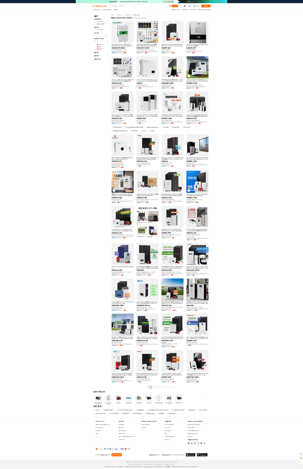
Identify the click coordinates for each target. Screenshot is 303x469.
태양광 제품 (128, 15)
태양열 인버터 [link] (136, 15)
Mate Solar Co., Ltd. (166, 308)
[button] (170, 6)
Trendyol (168, 461)
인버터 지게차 (176, 127)
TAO (164, 461)
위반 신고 (167, 439)
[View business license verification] (165, 466)
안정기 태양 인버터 (118, 127)
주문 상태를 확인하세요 (193, 430)
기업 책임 (97, 430)
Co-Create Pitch (99, 427)
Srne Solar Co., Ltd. (141, 121)
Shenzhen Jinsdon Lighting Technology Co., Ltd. (148, 51)
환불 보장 (121, 427)
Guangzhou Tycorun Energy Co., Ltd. (120, 86)
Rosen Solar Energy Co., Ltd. (118, 165)
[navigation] (101, 201)
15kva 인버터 (166, 127)
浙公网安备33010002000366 (177, 466)
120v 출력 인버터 (140, 410)
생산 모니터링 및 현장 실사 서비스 (127, 436)
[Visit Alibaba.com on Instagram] (198, 443)
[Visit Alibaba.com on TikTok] (204, 443)
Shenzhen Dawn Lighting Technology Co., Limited (148, 344)
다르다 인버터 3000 (138, 413)
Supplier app (152, 454)
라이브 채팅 (167, 427)
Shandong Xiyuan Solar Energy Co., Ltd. (195, 86)
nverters (144, 130)
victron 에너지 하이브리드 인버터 (125, 410)
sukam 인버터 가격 (114, 413)
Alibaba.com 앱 (166, 454)
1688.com (135, 461)
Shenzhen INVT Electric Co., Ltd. (194, 51)
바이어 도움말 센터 (169, 424)
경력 (96, 433)
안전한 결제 (121, 424)
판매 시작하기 (191, 427)
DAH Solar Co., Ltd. (116, 273)
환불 (166, 433)
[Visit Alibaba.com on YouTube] (201, 443)
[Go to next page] (172, 387)
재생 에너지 (120, 15)
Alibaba (112, 15)
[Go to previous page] (147, 387)
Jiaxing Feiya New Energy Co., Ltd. (145, 273)
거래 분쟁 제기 (168, 430)
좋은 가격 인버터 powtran (153, 127)
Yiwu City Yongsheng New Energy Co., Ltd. (122, 201)
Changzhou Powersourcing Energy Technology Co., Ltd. (172, 273)
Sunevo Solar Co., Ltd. (191, 201)
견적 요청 (144, 427)
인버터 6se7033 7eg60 (101, 413)
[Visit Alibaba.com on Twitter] (195, 443)
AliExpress (129, 461)
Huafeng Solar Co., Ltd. (167, 345)
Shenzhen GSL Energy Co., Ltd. (119, 51)
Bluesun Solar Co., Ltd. (166, 51)
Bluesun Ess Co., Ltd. (166, 236)
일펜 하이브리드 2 (173, 413)
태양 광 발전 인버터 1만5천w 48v (120, 130)
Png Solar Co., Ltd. (165, 164)
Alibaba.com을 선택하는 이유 (102, 424)
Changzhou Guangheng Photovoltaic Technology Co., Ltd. (172, 121)
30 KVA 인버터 (187, 127)
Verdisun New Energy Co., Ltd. (144, 164)
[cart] (190, 6)
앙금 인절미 (161, 413)
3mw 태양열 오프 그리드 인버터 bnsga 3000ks (158, 410)
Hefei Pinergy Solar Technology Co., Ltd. (121, 380)
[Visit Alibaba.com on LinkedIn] (192, 443)
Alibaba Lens (104, 454)
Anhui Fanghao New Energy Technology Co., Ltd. (197, 238)
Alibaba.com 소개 (99, 421)
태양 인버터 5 (135, 130)
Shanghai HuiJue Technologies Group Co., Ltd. (123, 344)
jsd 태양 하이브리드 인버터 (178, 410)
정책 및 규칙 (122, 439)
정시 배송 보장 (122, 430)
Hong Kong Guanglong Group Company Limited (172, 201)
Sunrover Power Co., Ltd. (143, 201)
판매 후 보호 (122, 433)
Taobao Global (158, 461)
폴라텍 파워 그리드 (151, 413)
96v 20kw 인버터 (203, 410)
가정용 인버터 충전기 (108, 410)
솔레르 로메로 (126, 413)
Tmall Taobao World (144, 461)
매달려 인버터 (192, 410)
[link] (301, 454)
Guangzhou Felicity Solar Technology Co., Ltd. (197, 121)
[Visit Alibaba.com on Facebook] (189, 443)
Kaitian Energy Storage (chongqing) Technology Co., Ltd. (197, 344)
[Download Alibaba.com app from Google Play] (202, 454)
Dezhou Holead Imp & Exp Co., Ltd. (145, 86)
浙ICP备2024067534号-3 (192, 466)
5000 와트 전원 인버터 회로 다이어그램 (134, 127)
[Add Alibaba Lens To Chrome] (116, 454)
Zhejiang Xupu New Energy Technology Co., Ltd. (197, 273)
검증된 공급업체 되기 (193, 433)
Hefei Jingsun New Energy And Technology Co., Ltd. (123, 236)
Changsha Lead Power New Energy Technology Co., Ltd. (197, 308)
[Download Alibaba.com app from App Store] (190, 454)
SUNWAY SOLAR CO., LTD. (167, 86)
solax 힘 (152, 130)
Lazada (151, 461)
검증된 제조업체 (146, 424)
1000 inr (98, 410)
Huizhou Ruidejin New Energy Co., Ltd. (146, 308)
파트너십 (190, 436)
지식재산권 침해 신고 (170, 436)
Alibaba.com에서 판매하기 (194, 424)
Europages (174, 461)
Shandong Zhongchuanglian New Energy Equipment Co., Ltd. (197, 164)
